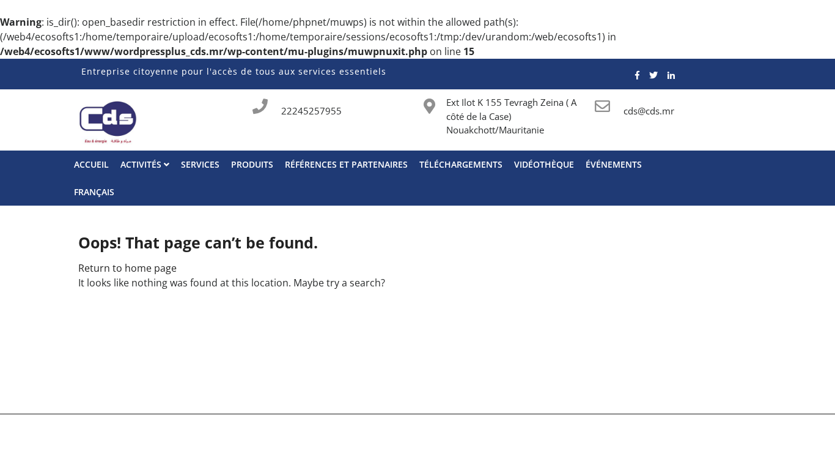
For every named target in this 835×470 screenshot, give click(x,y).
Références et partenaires (346, 164)
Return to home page (127, 268)
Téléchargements (460, 164)
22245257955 (311, 111)
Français (94, 192)
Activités (142, 164)
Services (200, 164)
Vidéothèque (544, 164)
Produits (252, 164)
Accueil (91, 164)
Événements (614, 164)
